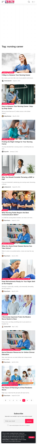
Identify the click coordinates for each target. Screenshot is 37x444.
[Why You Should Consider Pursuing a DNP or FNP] (18, 165)
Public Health (13, 385)
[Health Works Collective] (9, 2)
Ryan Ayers (7, 220)
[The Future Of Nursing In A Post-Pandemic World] (18, 375)
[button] (32, 437)
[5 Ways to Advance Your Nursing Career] (18, 63)
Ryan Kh (6, 151)
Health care (6, 278)
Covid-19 (5, 383)
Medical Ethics (16, 278)
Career (5, 72)
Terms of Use (14, 439)
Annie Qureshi (7, 80)
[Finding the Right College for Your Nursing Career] (18, 130)
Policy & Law (26, 278)
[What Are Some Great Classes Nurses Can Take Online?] (18, 234)
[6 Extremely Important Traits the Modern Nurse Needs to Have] (18, 305)
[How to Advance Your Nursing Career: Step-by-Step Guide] (18, 94)
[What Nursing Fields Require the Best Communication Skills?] (18, 200)
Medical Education (8, 243)
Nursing (11, 72)
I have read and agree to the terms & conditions (19, 425)
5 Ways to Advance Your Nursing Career (16, 75)
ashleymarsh (7, 187)
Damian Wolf (7, 326)
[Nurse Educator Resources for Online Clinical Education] (18, 340)
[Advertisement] (18, 25)
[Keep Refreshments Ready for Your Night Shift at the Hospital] (18, 269)
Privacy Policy (5, 439)
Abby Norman (7, 116)
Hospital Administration (25, 383)
